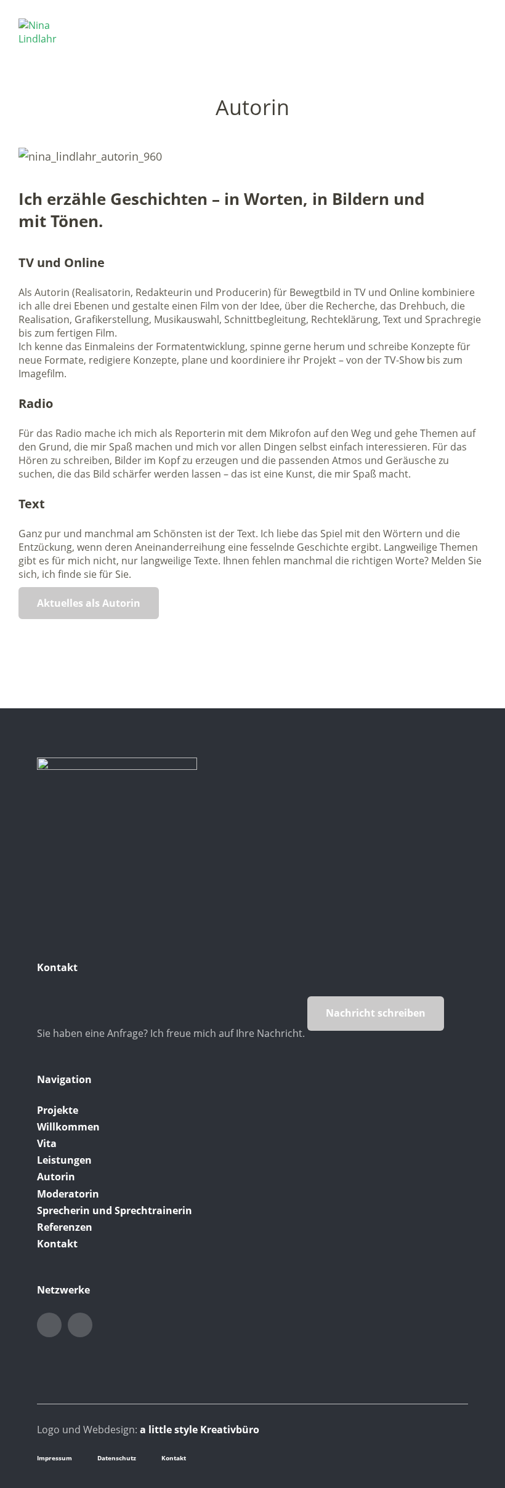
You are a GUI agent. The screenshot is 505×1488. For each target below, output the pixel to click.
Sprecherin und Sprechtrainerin (114, 1210)
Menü (477, 25)
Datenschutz (116, 1458)
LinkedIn (49, 1325)
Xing (80, 1325)
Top (455, 1456)
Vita (47, 1143)
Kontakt (57, 1243)
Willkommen (68, 1127)
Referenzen (64, 1227)
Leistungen (64, 1160)
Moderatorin (68, 1194)
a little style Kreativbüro (199, 1429)
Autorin (56, 1176)
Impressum (54, 1458)
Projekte (57, 1110)
